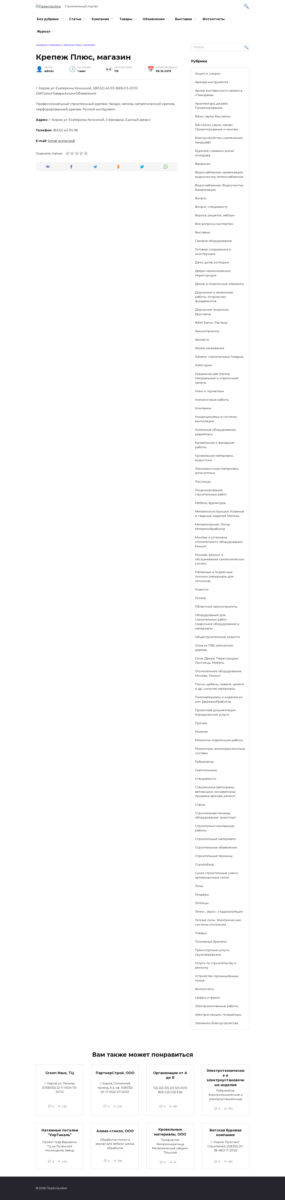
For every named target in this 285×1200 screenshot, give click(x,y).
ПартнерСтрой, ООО (115, 1073)
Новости (202, 589)
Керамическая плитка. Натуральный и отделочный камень (217, 378)
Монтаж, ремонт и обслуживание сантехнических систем (219, 559)
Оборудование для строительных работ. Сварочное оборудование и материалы (217, 621)
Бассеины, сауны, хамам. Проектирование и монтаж (216, 127)
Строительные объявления (216, 847)
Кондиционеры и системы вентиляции (216, 419)
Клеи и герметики (209, 391)
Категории (203, 365)
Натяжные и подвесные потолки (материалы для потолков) (214, 576)
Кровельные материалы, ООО (170, 1131)
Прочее (201, 723)
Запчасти (202, 339)
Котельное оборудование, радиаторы (215, 432)
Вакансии (202, 164)
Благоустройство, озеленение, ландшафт (219, 140)
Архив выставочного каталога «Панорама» (218, 93)
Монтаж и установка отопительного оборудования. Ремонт (219, 542)
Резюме (201, 731)
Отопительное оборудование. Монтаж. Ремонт (218, 673)
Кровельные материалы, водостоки (214, 458)
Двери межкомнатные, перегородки (213, 273)
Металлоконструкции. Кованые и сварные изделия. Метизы (219, 514)
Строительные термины (213, 856)
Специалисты (205, 779)
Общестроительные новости (217, 637)
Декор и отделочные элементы (219, 284)
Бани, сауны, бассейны (213, 116)
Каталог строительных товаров (219, 356)
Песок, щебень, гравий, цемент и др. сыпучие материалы (219, 686)
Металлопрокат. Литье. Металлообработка (213, 527)
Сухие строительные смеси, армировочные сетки (216, 875)
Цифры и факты (207, 997)
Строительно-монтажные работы (214, 828)
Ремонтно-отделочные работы (219, 740)
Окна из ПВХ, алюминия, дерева (214, 648)
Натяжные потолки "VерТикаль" (59, 1132)
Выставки (183, 19)
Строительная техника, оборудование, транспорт (215, 815)
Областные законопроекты (216, 606)
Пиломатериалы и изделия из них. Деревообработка (218, 699)
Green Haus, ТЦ (59, 1073)
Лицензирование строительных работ (211, 492)
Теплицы (202, 903)
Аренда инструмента (211, 82)
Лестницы (203, 481)
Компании (100, 19)
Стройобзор (204, 864)
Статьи (75, 19)
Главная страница (48, 45)
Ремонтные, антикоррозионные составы (220, 751)
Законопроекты (207, 331)
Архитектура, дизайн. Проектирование (211, 106)
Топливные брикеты (211, 941)
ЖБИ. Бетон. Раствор (211, 322)
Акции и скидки (207, 73)
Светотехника (206, 770)
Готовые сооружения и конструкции (213, 252)
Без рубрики (48, 19)
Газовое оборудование (213, 241)
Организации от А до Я (170, 1075)
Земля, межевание (209, 348)
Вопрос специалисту (211, 207)
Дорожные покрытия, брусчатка (212, 312)
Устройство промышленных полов (217, 978)
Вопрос (201, 198)
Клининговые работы (212, 399)
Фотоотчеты (213, 19)
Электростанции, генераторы (218, 1014)
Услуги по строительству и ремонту (215, 965)
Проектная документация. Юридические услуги (215, 712)
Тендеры (202, 894)
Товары (125, 19)
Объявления (154, 19)
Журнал (43, 31)
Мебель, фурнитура (210, 503)
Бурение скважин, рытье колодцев (214, 153)
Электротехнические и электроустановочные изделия (225, 1077)
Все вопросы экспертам (214, 224)
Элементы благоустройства (216, 1023)
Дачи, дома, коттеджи (212, 262)
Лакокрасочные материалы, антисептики (217, 471)
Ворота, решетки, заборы (215, 215)
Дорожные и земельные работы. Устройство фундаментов (214, 297)
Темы (199, 886)
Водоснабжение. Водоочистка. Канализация (219, 187)
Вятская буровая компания (225, 1132)
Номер (200, 598)
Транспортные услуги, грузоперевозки (212, 952)
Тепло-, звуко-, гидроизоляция (219, 911)
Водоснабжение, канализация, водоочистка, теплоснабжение (219, 174)
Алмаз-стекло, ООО (115, 1131)
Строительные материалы (215, 839)
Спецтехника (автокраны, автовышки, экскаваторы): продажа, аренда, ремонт (215, 791)
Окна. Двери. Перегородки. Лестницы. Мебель (217, 661)
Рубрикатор (204, 761)
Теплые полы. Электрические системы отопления (218, 922)
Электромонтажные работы (216, 1006)
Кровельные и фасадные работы (214, 445)
